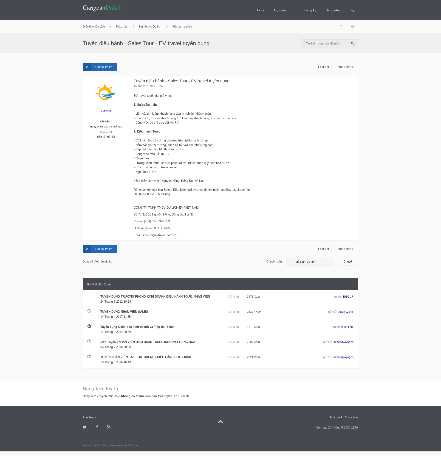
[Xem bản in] (352, 26)
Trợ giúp (280, 10)
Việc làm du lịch (182, 26)
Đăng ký (310, 10)
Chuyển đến (274, 261)
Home (260, 10)
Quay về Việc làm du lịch (98, 261)
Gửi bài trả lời (103, 67)
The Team (89, 417)
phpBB (96, 445)
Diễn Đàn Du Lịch (94, 26)
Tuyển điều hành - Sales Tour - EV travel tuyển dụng (146, 43)
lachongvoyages (343, 342)
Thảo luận (122, 26)
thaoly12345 (345, 311)
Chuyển (348, 261)
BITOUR (348, 296)
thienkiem (347, 327)
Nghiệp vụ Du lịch (150, 26)
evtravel (106, 111)
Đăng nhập (333, 10)
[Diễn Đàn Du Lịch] (102, 8)
